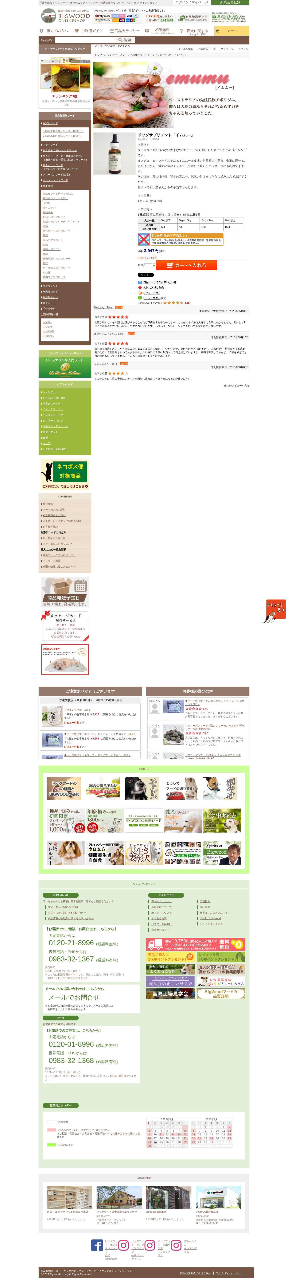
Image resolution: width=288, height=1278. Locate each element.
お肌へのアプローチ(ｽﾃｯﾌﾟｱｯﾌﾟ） (61, 221)
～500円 (47, 322)
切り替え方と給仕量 (54, 538)
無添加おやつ (50, 297)
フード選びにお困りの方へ (58, 543)
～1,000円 (48, 326)
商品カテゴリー (160, 929)
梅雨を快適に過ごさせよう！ (59, 566)
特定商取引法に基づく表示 (195, 1273)
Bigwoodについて (161, 901)
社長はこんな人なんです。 (215, 912)
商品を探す (47, 40)
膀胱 (45, 263)
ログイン (243, 49)
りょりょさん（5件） (106, 363)
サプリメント (50, 286)
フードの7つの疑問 (54, 509)
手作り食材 (49, 308)
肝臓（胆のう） (52, 249)
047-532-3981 (110, 1223)
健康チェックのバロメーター (59, 555)
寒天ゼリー (49, 303)
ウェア (46, 443)
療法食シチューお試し (55, 198)
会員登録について (161, 907)
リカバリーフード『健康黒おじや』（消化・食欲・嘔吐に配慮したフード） (65, 158)
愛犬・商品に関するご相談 (63, 907)
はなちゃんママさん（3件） (110, 333)
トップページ (102, 54)
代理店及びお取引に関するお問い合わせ (71, 918)
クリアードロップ (53, 420)
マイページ (227, 49)
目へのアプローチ (53, 240)
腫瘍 (45, 235)
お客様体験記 (50, 526)
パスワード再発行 (161, 924)
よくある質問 (159, 918)
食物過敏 (48, 212)
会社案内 (205, 907)
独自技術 (48, 504)
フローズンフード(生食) (56, 174)
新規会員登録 (230, 2)
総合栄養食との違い (54, 515)
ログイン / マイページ (191, 2)
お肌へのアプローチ (54, 216)
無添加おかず (50, 291)
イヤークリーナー (53, 409)
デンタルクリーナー (54, 414)
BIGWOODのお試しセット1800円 (62, 135)
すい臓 (46, 272)
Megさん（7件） (103, 307)
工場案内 (205, 901)
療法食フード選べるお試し (58, 193)
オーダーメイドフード (55, 180)
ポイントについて (161, 912)
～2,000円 (48, 331)
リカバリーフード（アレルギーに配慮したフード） (62, 167)
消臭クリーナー (52, 403)
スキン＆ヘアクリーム (55, 426)
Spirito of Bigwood (210, 918)
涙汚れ (46, 203)
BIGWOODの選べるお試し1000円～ (63, 131)
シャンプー (49, 392)
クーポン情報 (185, 49)
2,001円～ (48, 336)
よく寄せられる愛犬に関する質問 (62, 521)
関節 (45, 226)
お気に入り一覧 (207, 49)
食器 (45, 437)
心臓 (45, 244)
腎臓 (45, 254)
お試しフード (50, 123)
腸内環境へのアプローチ (57, 258)
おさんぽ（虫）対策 (54, 397)
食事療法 (48, 185)
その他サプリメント (141, 54)
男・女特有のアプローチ (57, 267)
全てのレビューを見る (236, 385)
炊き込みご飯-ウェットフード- (60, 150)
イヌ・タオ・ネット (211, 923)
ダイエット (49, 207)
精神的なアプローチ (54, 277)
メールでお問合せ (74, 997)
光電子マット (50, 431)
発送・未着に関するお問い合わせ (67, 912)
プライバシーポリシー (228, 1273)
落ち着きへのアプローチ (57, 230)
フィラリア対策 (52, 560)
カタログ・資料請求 (54, 449)
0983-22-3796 (210, 1223)
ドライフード (50, 144)
